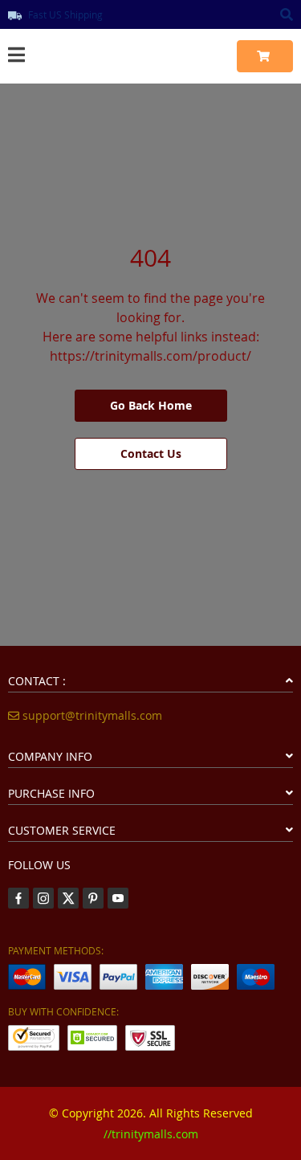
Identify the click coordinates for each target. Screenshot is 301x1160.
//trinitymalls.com (151, 1134)
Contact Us (150, 453)
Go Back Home (151, 405)
